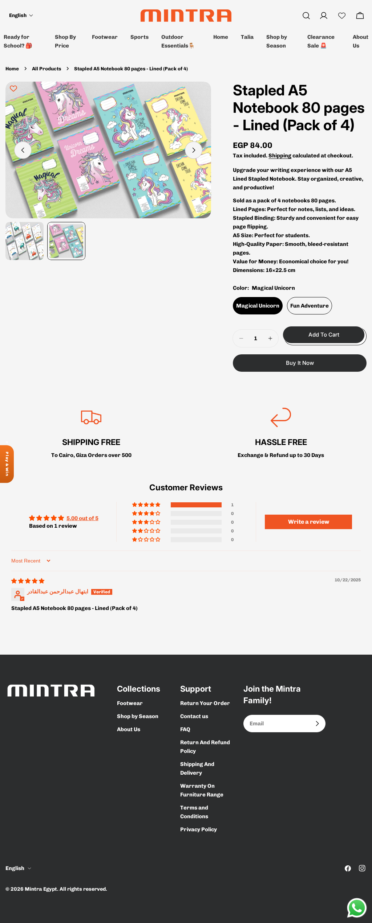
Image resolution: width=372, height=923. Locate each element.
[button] (21, 15)
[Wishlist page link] (341, 15)
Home (220, 37)
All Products (46, 68)
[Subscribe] (317, 723)
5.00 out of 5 (82, 518)
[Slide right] (193, 150)
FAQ (185, 729)
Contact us (194, 716)
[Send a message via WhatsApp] (356, 908)
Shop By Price (65, 41)
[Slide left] (23, 150)
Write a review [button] (308, 521)
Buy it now (300, 362)
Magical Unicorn (257, 305)
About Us (360, 41)
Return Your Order (205, 703)
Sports (139, 37)
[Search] (306, 15)
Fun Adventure (309, 305)
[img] (27, 581)
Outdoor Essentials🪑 (178, 41)
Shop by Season (276, 41)
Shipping (279, 155)
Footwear (105, 37)
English (14, 868)
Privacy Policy (198, 829)
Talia (247, 37)
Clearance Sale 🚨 (321, 41)
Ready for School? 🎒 (18, 41)
